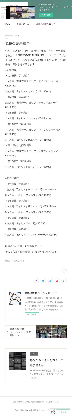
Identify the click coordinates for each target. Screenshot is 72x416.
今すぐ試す (46, 15)
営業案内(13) (19, 260)
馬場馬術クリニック (45, 23)
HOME (6, 23)
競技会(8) (9, 260)
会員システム (23, 23)
